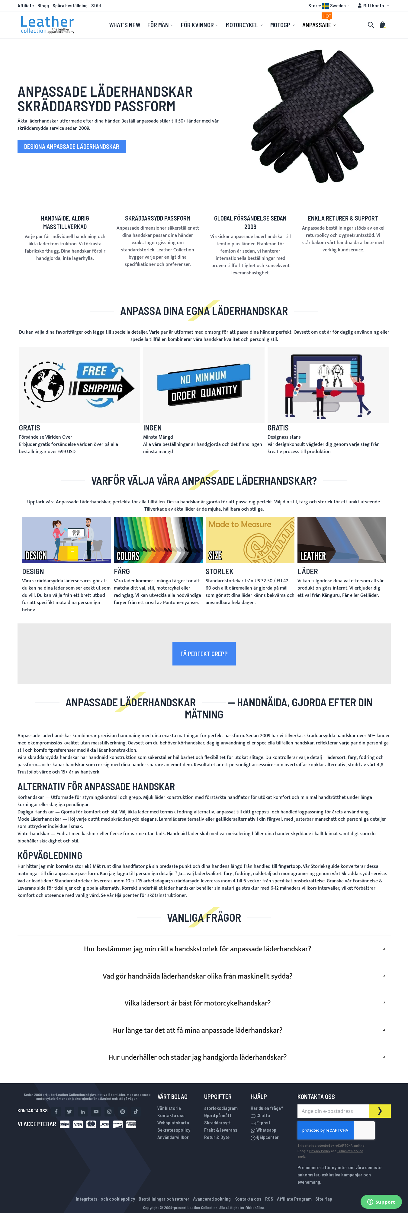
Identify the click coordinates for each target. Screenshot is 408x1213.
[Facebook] (56, 1112)
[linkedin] (83, 1112)
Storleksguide (325, 866)
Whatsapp (265, 1130)
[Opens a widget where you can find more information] (381, 1202)
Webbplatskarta (173, 1122)
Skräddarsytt (217, 1122)
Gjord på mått (217, 1115)
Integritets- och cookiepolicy (105, 1199)
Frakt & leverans (220, 1130)
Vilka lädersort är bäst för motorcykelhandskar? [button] (197, 1003)
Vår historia (169, 1108)
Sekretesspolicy (173, 1130)
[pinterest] (122, 1112)
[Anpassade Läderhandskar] (312, 116)
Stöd (96, 5)
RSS (269, 1199)
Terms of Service (350, 1151)
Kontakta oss (171, 1115)
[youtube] (96, 1112)
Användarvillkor (173, 1137)
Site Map (323, 1199)
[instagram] (109, 1112)
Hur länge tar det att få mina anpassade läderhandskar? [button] (198, 1031)
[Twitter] (69, 1112)
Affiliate (26, 5)
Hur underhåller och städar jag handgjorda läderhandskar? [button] (197, 1057)
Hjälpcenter (127, 895)
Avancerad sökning (212, 1199)
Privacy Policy (319, 1151)
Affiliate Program (294, 1199)
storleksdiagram (221, 1108)
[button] (330, 5)
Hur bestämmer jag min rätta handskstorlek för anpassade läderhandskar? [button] (197, 949)
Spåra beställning (70, 5)
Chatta (262, 1115)
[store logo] (48, 25)
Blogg (43, 5)
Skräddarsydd (356, 874)
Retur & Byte (217, 1137)
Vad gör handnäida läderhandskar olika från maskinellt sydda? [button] (198, 976)
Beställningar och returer (164, 1199)
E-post (262, 1122)
